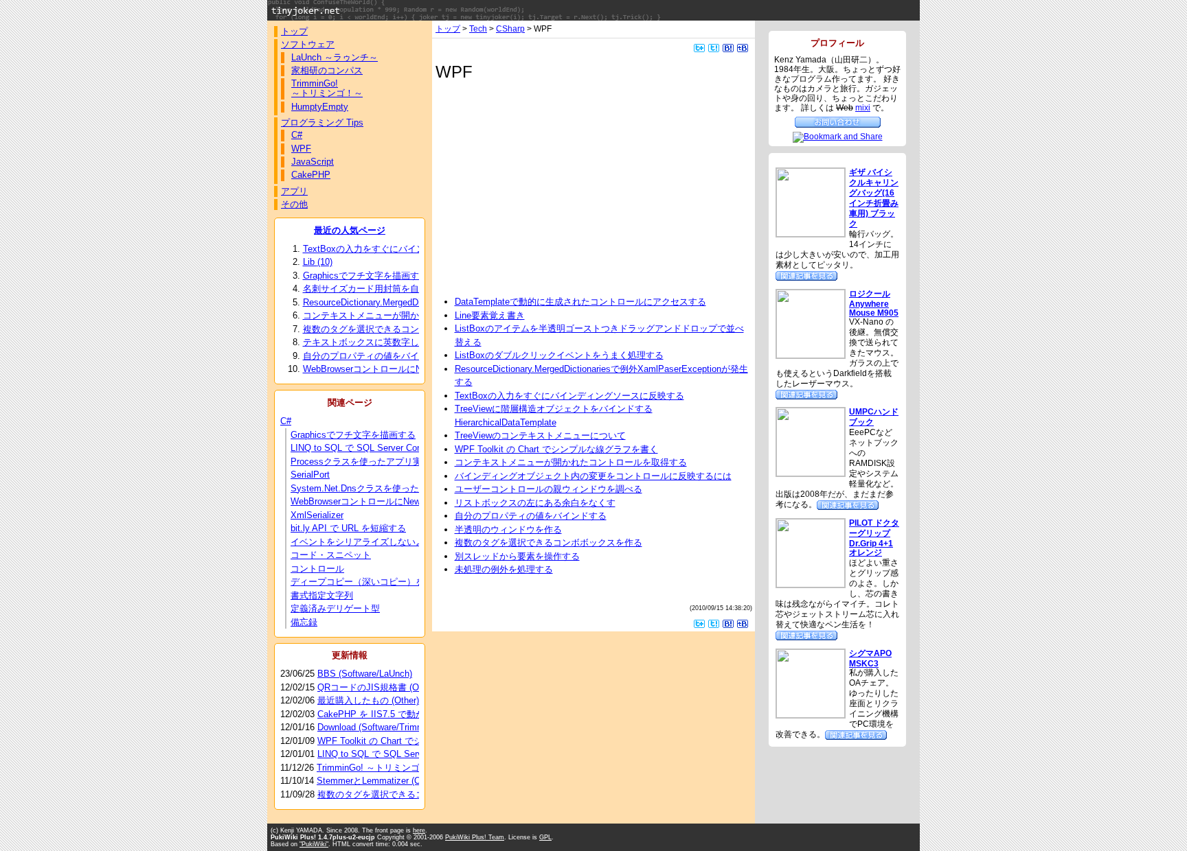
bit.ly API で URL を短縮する (348, 528)
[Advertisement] (554, 188)
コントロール (317, 568)
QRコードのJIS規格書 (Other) (377, 687)
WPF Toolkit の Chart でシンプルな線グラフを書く (556, 449)
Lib (317, 262)
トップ (448, 28)
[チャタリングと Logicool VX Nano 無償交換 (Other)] (806, 393)
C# (296, 135)
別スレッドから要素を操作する (517, 556)
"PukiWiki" (313, 844)
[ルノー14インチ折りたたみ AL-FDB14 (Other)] (806, 274)
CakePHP (310, 175)
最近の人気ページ (349, 230)
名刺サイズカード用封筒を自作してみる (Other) (405, 288)
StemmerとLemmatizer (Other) (378, 781)
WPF (301, 148)
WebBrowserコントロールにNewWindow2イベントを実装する (413, 501)
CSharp (510, 28)
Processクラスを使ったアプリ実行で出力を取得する (396, 461)
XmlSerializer (317, 515)
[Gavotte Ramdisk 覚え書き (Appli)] (848, 504)
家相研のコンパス (327, 70)
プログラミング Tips (322, 122)
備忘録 (304, 622)
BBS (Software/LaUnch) (364, 673)
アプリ (294, 191)
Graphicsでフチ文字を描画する (353, 435)
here (419, 830)
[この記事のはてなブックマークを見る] (742, 47)
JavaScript (312, 161)
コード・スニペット (331, 555)
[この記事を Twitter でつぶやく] (713, 47)
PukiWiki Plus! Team (474, 837)
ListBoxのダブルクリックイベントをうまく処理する (559, 355)
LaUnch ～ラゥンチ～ (334, 57)
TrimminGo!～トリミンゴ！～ (327, 88)
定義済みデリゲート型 (335, 608)
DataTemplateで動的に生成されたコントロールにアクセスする (580, 301)
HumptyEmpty (319, 107)
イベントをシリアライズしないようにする (375, 542)
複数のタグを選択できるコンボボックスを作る (548, 542)
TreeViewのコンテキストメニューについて (540, 435)
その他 (294, 204)
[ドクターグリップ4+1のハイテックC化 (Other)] (806, 634)
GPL (545, 837)
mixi (862, 107)
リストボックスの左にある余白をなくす (535, 503)
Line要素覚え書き (490, 315)
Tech (478, 28)
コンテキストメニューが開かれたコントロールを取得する (571, 462)
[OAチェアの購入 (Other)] (856, 734)
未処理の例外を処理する (504, 569)
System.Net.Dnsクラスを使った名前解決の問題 (386, 488)
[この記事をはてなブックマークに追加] (728, 47)
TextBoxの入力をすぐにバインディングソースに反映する (569, 395)
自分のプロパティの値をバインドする (531, 516)
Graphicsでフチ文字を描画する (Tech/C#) (395, 275)
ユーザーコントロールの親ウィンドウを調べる (548, 489)
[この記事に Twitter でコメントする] (699, 47)
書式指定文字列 (322, 595)
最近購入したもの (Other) (368, 700)
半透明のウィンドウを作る (508, 529)
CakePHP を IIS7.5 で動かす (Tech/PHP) (399, 714)
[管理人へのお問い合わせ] (838, 121)
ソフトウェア (308, 44)
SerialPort (310, 474)
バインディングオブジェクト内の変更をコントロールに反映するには (593, 476)
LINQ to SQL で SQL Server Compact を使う (381, 448)
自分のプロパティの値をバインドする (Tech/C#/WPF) (417, 356)
